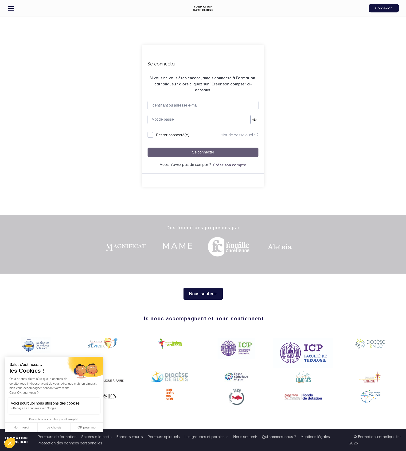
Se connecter (203, 152)
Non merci (21, 427)
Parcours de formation (57, 436)
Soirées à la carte (96, 436)
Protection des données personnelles (70, 443)
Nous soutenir (245, 436)
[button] (10, 443)
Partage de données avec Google (34, 408)
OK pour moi (87, 427)
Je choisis (54, 427)
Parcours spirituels (164, 436)
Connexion (383, 8)
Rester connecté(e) (172, 135)
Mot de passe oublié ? (239, 135)
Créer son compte (229, 165)
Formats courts (129, 436)
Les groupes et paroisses (206, 436)
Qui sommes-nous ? (279, 436)
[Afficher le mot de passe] (254, 119)
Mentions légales (315, 436)
